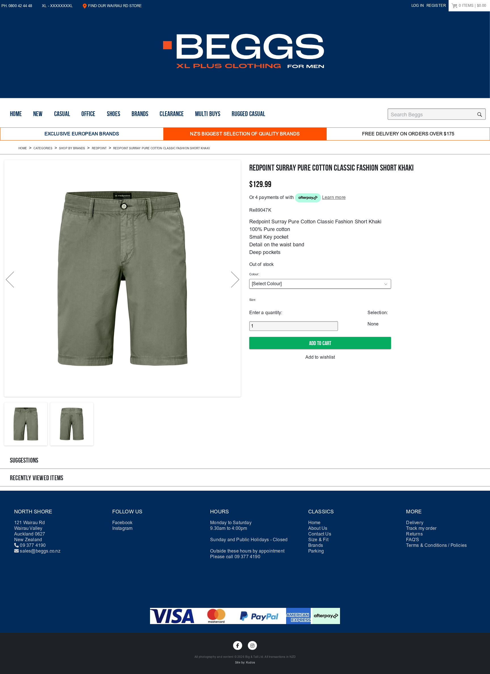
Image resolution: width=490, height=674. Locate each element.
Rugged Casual (248, 114)
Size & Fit (318, 539)
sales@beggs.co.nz (40, 551)
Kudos (250, 662)
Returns (414, 534)
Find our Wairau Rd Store (115, 6)
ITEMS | (472, 5)
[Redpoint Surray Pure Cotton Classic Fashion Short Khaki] (25, 424)
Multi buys (207, 114)
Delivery (414, 522)
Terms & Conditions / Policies (436, 545)
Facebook (122, 522)
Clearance (172, 114)
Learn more (334, 197)
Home (16, 114)
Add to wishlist (320, 357)
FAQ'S (412, 539)
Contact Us (319, 534)
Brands (140, 114)
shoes (113, 114)
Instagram (122, 528)
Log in (417, 5)
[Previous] (10, 279)
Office (88, 114)
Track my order (421, 528)
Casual (62, 114)
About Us (318, 528)
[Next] (235, 279)
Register (436, 5)
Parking (316, 551)
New (38, 114)
